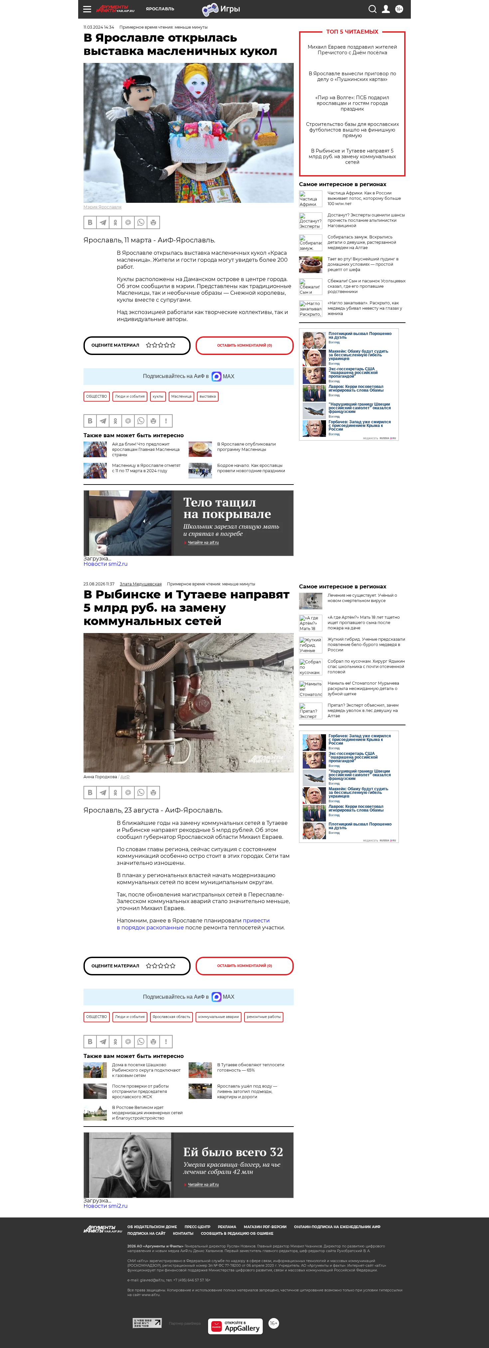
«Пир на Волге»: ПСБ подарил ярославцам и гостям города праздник (352, 103)
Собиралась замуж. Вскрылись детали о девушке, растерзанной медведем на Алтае (362, 242)
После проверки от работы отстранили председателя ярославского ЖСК (140, 1091)
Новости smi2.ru (105, 564)
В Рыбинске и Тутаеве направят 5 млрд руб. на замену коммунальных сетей (352, 156)
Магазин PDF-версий (265, 1227)
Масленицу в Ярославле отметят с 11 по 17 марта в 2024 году (146, 468)
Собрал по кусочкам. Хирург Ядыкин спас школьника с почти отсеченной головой (366, 666)
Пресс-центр (197, 1227)
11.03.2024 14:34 (98, 27)
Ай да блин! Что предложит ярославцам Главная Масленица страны (146, 449)
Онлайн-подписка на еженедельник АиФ (337, 1227)
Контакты (183, 1233)
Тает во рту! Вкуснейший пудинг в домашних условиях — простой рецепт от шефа (363, 264)
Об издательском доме (152, 1227)
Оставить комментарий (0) (244, 345)
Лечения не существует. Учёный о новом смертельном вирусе (362, 598)
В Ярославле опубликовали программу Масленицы (246, 447)
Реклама (227, 1227)
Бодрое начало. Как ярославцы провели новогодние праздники (251, 468)
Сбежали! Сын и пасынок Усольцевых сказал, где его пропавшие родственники (367, 286)
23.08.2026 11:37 (98, 583)
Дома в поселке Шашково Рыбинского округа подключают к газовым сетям (146, 1070)
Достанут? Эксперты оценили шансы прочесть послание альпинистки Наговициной (366, 220)
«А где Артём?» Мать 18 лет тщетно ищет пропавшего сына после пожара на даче (364, 622)
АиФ (125, 776)
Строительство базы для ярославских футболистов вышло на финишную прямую (352, 130)
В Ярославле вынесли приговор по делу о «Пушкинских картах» (352, 76)
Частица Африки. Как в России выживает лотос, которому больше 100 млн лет (364, 198)
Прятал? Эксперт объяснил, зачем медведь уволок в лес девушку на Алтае (363, 710)
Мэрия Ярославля (102, 206)
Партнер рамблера (185, 1323)
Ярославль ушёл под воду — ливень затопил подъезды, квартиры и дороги (247, 1091)
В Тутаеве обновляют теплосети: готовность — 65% (251, 1067)
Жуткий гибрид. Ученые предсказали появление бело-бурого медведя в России (366, 644)
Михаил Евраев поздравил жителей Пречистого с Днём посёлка (352, 50)
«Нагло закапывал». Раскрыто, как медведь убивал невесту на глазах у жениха (365, 308)
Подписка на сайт (146, 1233)
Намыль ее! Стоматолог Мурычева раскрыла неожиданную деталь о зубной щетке (363, 688)
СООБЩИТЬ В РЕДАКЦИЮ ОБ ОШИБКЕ (237, 1233)
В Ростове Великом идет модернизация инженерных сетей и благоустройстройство (147, 1113)
